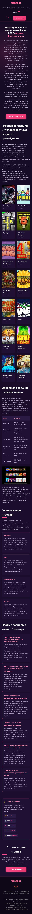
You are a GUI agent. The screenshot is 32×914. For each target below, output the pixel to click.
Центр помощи (11, 8)
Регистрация (19, 18)
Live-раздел (26, 8)
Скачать (15, 12)
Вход (9, 18)
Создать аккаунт (16, 869)
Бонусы (19, 8)
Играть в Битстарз (16, 116)
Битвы (4, 8)
